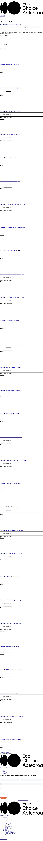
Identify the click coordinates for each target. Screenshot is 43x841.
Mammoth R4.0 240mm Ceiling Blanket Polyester (11, 739)
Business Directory (8, 824)
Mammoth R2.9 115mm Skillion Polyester (9, 507)
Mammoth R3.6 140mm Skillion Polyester (9, 646)
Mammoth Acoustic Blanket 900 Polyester (10, 181)
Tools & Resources (6, 830)
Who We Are (5, 817)
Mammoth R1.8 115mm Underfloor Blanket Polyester (12, 274)
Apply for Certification (8, 828)
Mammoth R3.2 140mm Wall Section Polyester (11, 553)
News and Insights (6, 829)
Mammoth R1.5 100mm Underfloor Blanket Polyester (12, 227)
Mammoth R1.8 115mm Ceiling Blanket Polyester (11, 250)
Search (1, 17)
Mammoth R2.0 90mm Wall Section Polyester (11, 344)
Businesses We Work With (7, 823)
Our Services (5, 821)
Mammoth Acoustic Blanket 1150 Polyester (10, 88)
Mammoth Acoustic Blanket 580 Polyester (10, 111)
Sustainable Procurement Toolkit (10, 832)
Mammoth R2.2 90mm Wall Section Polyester (11, 390)
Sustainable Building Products (10, 833)
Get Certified (5, 825)
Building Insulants (8, 91)
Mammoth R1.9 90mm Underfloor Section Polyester (12, 297)
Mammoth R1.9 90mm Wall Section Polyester (10, 320)
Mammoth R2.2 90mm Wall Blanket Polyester (11, 367)
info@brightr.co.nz (8, 24)
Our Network (7, 820)
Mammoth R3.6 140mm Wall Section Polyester (11, 669)
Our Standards (5, 822)
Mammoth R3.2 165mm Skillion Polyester (9, 576)
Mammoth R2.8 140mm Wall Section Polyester (11, 483)
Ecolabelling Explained (8, 831)
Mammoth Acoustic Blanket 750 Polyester (10, 157)
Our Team (6, 819)
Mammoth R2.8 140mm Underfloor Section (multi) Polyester (14, 460)
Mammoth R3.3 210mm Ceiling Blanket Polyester (11, 623)
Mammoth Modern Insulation (8, 70)
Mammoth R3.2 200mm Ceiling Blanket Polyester (11, 600)
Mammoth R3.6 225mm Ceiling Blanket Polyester (11, 716)
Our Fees (6, 827)
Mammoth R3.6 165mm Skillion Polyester (9, 693)
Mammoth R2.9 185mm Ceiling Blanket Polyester (11, 530)
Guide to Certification (8, 826)
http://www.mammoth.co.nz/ (16, 24)
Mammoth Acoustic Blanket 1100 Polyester (10, 64)
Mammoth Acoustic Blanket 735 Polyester (10, 134)
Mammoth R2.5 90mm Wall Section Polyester (11, 413)
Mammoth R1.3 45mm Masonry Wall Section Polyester (13, 204)
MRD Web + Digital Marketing (23, 800)
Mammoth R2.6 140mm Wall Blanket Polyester (11, 437)
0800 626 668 (2, 24)
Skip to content (2, 0)
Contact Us (4, 834)
